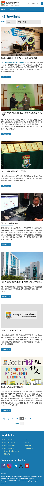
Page (17, 424)
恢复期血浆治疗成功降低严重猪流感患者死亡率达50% (21, 282)
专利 (26, 439)
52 (30, 419)
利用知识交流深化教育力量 (11, 330)
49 (17, 419)
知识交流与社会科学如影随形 (12, 387)
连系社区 (11, 9)
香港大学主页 (8, 439)
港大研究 (27, 445)
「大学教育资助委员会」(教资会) (13, 63)
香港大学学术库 (8, 442)
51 (26, 419)
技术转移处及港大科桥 (10, 451)
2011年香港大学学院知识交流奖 (13, 171)
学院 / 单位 (22, 22)
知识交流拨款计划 (9, 448)
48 (13, 419)
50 (22, 419)
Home (3, 9)
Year (9, 22)
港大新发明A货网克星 (9, 223)
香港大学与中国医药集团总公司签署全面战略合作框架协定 (21, 114)
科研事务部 (28, 448)
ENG (33, 3)
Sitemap (3, 473)
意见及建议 (7, 454)
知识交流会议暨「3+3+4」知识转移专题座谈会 (19, 58)
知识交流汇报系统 (9, 445)
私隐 (26, 442)
